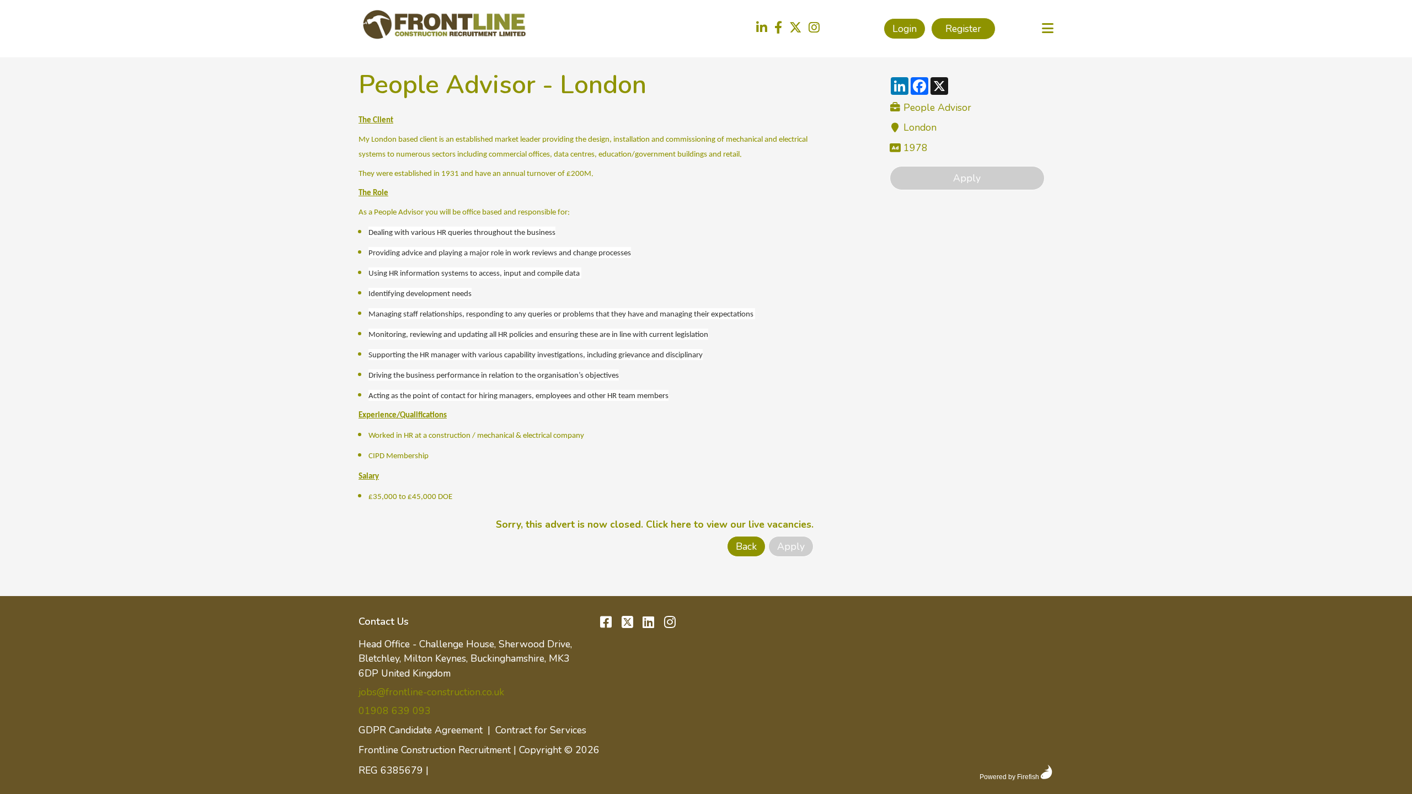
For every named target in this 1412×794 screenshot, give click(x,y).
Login (904, 28)
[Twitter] (795, 28)
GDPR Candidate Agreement (421, 730)
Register (963, 28)
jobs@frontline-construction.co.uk (431, 692)
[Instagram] (814, 28)
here (681, 524)
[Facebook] (778, 28)
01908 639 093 (395, 710)
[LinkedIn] (761, 28)
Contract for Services (540, 730)
